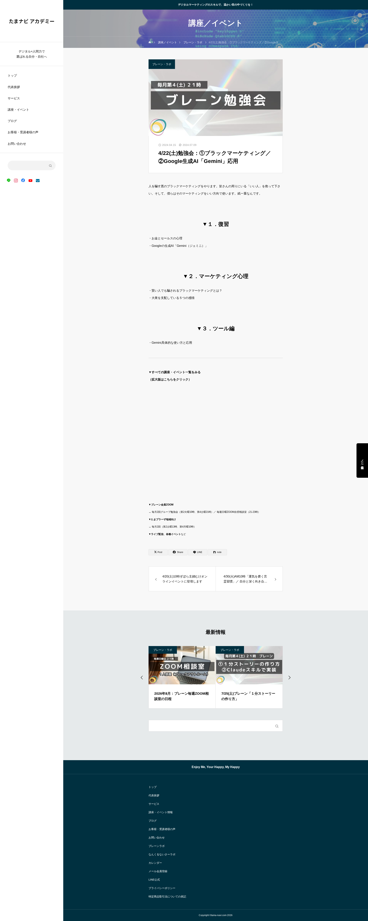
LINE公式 (154, 879)
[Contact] (37, 180)
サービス (14, 98)
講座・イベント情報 (161, 812)
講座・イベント (18, 109)
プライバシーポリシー (162, 888)
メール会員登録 (158, 871)
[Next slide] (289, 677)
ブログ (12, 121)
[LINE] (8, 180)
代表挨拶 (14, 87)
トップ (12, 75)
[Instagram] (16, 180)
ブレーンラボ (157, 846)
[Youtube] (30, 180)
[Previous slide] (142, 677)
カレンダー (155, 862)
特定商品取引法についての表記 (167, 896)
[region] (31, 460)
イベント (227, 649)
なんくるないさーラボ (162, 854)
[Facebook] (23, 180)
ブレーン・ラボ (161, 64)
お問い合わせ (17, 143)
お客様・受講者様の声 (23, 132)
